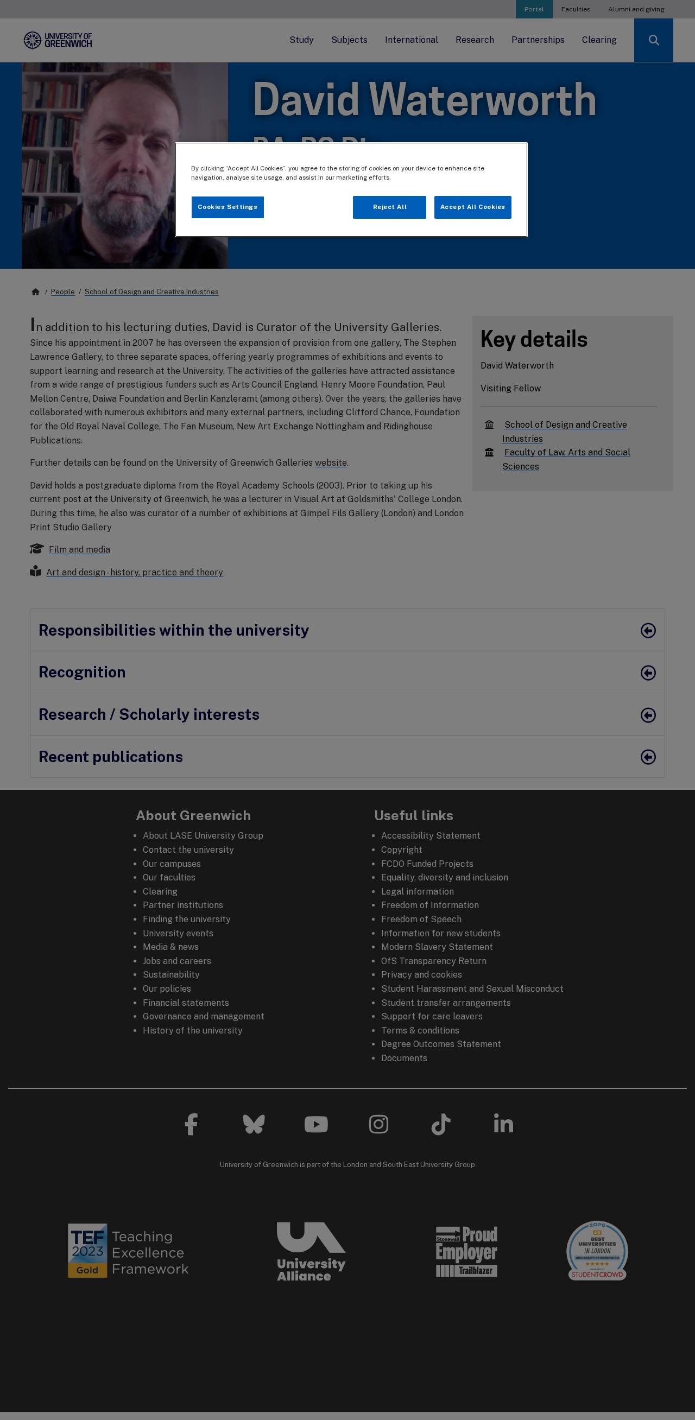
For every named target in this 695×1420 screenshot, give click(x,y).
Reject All (390, 207)
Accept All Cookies (473, 207)
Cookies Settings (227, 207)
